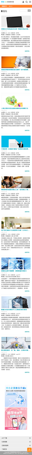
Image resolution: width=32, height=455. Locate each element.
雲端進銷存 (8, 34)
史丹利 (17, 33)
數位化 (18, 276)
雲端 (12, 114)
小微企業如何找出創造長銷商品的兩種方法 (14, 108)
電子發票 (16, 75)
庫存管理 (13, 315)
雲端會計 (13, 34)
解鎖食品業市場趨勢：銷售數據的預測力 (14, 271)
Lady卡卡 (18, 275)
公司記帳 (18, 34)
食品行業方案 (9, 276)
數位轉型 (16, 114)
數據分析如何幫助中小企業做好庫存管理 (14, 309)
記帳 (12, 75)
